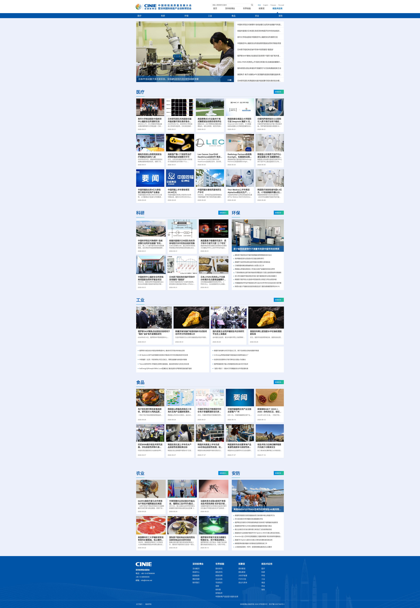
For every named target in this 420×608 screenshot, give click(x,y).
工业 (210, 16)
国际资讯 (218, 572)
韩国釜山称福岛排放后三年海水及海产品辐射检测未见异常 (255, 269)
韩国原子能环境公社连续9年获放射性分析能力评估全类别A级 (256, 279)
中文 (259, 5)
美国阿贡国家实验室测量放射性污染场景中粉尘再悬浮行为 (255, 515)
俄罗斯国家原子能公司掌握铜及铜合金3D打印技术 (231, 364)
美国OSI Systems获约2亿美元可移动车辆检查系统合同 (253, 540)
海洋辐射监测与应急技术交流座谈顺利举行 (249, 259)
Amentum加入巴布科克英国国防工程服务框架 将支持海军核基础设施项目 (258, 536)
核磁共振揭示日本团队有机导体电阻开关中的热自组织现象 (259, 31)
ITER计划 (242, 579)
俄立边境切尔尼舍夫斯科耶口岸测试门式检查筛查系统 (253, 529)
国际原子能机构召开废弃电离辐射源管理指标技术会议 (253, 255)
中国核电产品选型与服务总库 (226, 597)
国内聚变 (241, 569)
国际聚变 (241, 572)
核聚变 (262, 9)
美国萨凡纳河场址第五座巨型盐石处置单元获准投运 (252, 262)
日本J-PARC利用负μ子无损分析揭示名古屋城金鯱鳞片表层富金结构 (259, 62)
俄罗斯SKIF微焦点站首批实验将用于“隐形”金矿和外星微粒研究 (259, 56)
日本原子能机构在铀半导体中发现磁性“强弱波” (255, 50)
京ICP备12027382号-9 (276, 604)
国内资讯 (218, 569)
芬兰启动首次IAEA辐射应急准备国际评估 (249, 519)
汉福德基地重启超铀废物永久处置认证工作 (249, 266)
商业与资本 (242, 583)
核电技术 (218, 593)
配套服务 (196, 576)
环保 (186, 16)
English (265, 5)
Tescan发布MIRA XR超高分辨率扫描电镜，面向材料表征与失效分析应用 (164, 364)
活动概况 (196, 569)
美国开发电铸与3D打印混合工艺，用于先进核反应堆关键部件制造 (236, 351)
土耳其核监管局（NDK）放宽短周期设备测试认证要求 (253, 547)
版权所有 (148, 604)
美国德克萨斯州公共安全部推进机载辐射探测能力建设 (253, 526)
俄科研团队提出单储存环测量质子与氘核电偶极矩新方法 (259, 68)
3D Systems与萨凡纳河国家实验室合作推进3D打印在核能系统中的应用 (163, 355)
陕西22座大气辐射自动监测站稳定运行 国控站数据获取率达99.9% (257, 286)
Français (273, 5)
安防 (281, 16)
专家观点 (218, 583)
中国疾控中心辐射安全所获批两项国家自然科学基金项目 (259, 43)
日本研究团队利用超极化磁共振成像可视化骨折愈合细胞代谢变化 (259, 81)
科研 (163, 16)
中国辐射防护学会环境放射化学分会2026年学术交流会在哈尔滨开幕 (258, 283)
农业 (257, 16)
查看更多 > (279, 92)
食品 (233, 16)
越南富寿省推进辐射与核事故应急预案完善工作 (251, 543)
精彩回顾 (196, 579)
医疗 (139, 16)
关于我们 (139, 604)
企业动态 (218, 579)
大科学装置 (242, 576)
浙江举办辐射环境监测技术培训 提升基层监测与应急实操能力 (256, 276)
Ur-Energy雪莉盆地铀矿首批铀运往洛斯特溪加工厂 (231, 355)
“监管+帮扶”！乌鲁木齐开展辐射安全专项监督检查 (231, 368)
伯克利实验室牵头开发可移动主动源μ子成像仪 (230, 360)
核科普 (218, 590)
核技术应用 (277, 9)
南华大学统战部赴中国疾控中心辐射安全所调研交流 (257, 37)
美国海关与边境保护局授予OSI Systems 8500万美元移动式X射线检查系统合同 (258, 533)
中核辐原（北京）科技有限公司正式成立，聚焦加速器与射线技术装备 (163, 360)
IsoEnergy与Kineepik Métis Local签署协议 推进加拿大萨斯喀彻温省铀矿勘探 (165, 368)
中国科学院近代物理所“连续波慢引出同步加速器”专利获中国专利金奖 (259, 25)
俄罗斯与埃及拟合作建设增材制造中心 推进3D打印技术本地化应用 (162, 351)
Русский (281, 5)
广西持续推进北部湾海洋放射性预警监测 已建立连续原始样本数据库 (258, 273)
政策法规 (218, 576)
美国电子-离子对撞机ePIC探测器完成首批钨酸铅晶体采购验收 (259, 75)
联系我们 (196, 583)
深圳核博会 (230, 9)
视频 (217, 586)
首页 (215, 9)
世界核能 (247, 9)
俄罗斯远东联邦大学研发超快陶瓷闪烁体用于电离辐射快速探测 (256, 522)
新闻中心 (196, 572)
